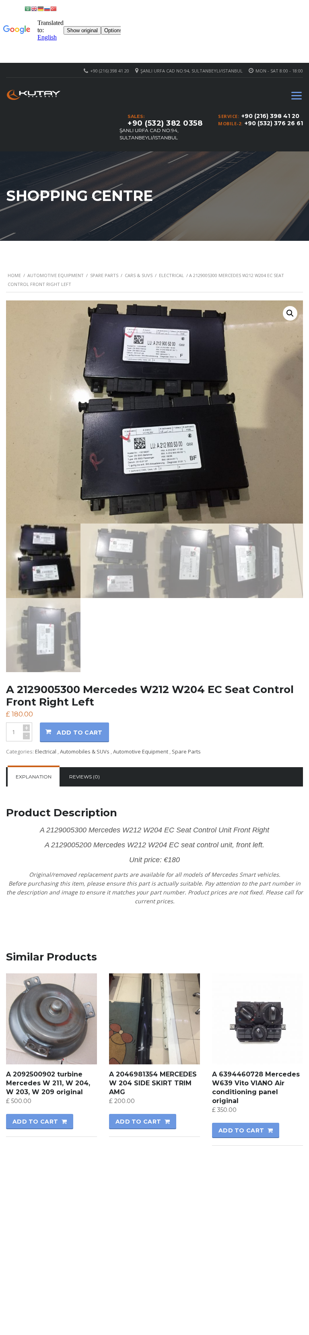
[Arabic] (28, 8)
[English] (34, 8)
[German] (40, 8)
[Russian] (47, 8)
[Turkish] (53, 8)
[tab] (34, 777)
